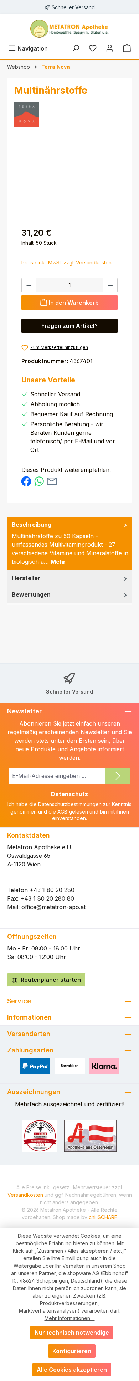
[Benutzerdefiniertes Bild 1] (39, 1136)
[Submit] (117, 776)
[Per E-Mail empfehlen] (52, 480)
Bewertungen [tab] (31, 594)
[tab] (69, 543)
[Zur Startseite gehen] (69, 29)
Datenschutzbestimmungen (70, 804)
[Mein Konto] (109, 48)
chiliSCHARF (103, 1217)
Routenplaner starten (50, 979)
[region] (69, 181)
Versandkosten (25, 1195)
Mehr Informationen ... (70, 1318)
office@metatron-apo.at (53, 907)
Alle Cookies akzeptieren (72, 1369)
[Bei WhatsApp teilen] (39, 480)
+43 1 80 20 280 (52, 889)
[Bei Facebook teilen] (26, 480)
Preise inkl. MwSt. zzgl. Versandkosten (66, 262)
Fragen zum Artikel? (69, 325)
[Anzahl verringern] (28, 285)
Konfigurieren (71, 1351)
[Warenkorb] (126, 48)
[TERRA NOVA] (69, 114)
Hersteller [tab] (26, 578)
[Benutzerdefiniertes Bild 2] (90, 1136)
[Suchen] (75, 48)
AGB (62, 812)
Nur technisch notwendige (72, 1332)
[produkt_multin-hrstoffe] (69, 181)
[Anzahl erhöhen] (110, 285)
